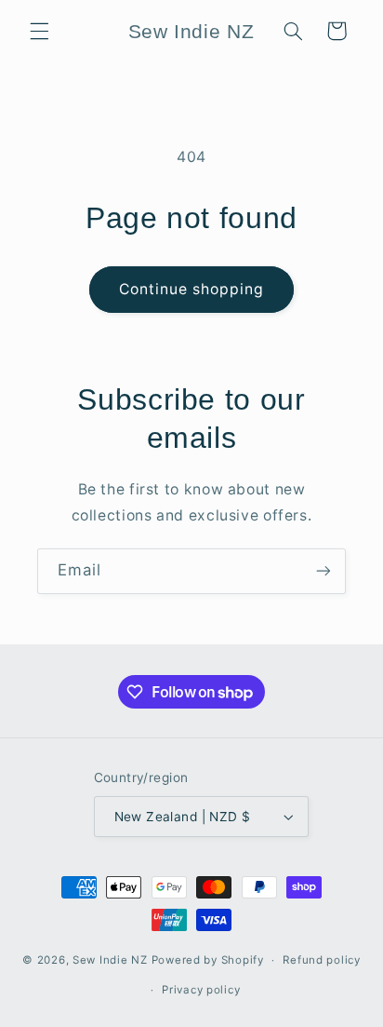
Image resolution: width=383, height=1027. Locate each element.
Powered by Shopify (208, 959)
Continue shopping (192, 289)
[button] (39, 30)
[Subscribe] (323, 571)
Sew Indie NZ (110, 959)
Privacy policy (201, 989)
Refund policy (322, 959)
